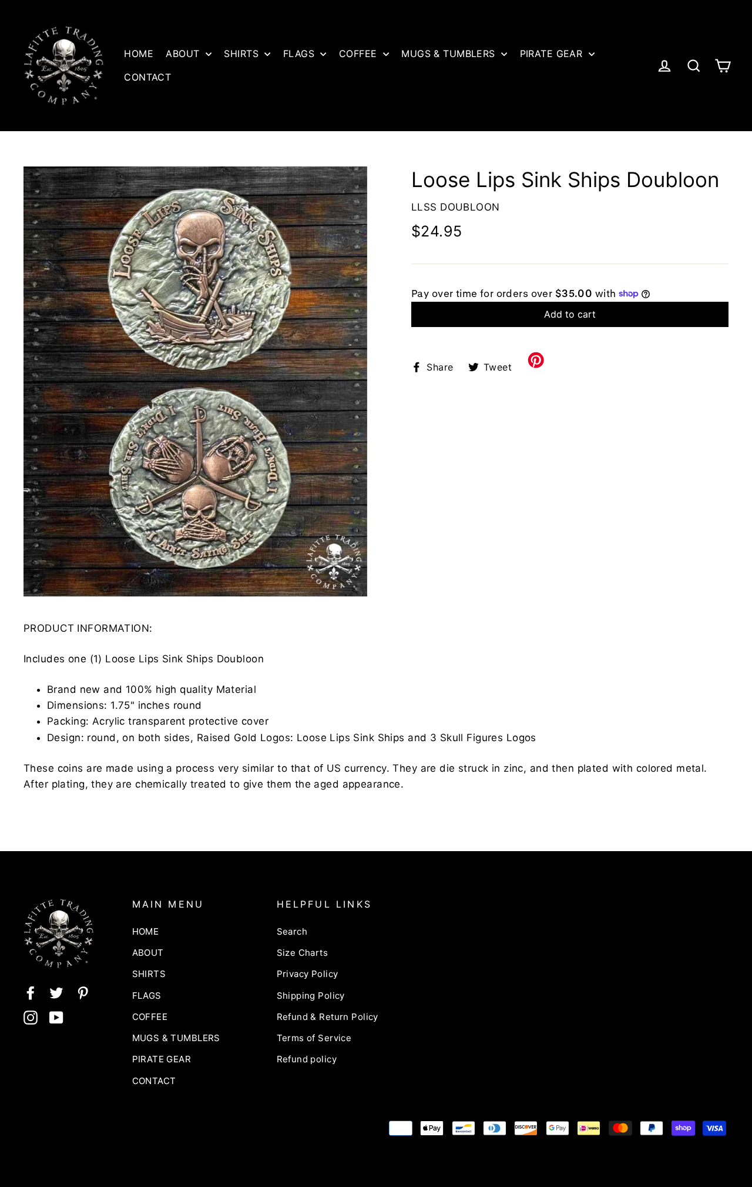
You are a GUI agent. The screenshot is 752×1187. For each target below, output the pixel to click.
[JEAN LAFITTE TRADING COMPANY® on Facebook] (31, 993)
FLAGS (300, 53)
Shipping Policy (311, 995)
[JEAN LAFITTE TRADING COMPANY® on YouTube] (56, 1017)
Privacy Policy (307, 973)
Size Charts (302, 952)
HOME (138, 53)
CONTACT (147, 77)
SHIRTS (242, 53)
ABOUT (184, 53)
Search (292, 931)
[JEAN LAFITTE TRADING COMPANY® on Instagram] (31, 1017)
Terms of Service (314, 1037)
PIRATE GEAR (553, 53)
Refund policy (307, 1059)
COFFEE (359, 53)
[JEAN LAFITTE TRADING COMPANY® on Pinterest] (83, 993)
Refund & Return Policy (327, 1016)
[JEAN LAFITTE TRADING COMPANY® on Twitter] (56, 993)
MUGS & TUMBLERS (449, 53)
